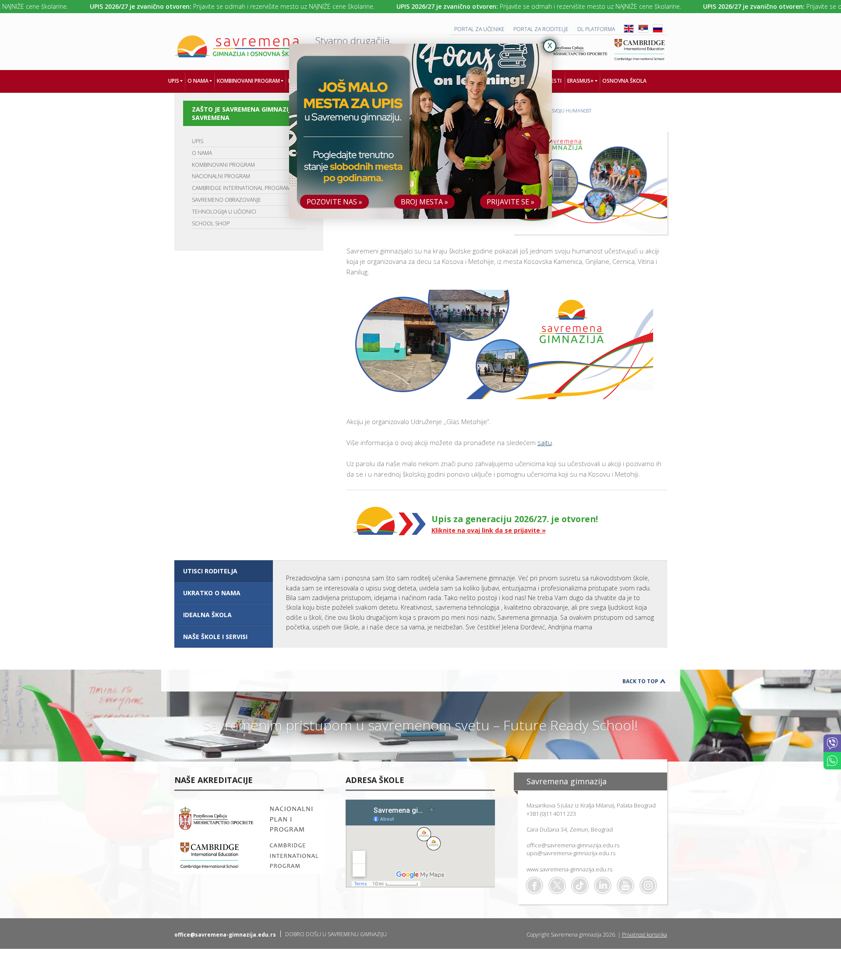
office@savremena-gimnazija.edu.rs (573, 845)
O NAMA (202, 153)
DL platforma (596, 29)
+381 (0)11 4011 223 (551, 814)
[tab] (223, 571)
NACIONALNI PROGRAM (221, 176)
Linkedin (603, 885)
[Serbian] (643, 31)
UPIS (197, 141)
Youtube (625, 885)
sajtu (544, 442)
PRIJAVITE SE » (510, 202)
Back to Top (640, 681)
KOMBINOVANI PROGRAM (223, 165)
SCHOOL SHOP (211, 223)
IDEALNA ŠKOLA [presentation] (207, 615)
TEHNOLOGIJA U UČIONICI (224, 211)
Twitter (557, 885)
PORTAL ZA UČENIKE (479, 29)
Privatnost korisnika (644, 934)
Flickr (648, 885)
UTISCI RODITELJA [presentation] (210, 571)
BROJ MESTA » (424, 202)
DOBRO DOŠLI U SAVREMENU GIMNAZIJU (336, 934)
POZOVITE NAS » (334, 202)
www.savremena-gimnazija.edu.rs (569, 869)
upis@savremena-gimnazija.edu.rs (571, 853)
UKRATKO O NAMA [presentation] (211, 593)
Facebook (534, 885)
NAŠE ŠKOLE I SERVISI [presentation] (215, 636)
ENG (629, 29)
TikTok (580, 885)
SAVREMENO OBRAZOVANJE (226, 200)
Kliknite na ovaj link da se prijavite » (488, 530)
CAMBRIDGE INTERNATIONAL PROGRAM (241, 188)
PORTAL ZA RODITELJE (541, 29)
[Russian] (658, 31)
